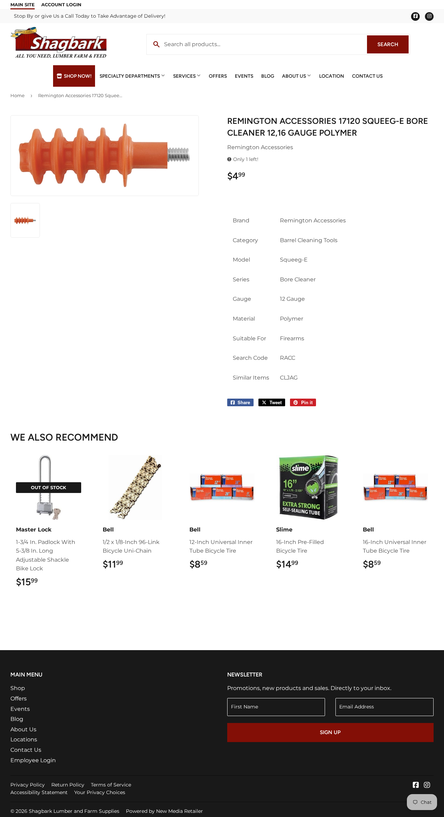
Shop (17, 688)
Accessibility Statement (39, 792)
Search (393, 44)
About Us (294, 76)
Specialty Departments (130, 76)
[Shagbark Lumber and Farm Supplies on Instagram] (427, 785)
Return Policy (67, 785)
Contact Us (367, 76)
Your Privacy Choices (99, 792)
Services (185, 76)
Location (331, 76)
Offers (218, 76)
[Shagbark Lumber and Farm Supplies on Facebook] (416, 785)
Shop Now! (77, 76)
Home (17, 95)
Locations (23, 739)
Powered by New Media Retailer (164, 811)
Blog (267, 76)
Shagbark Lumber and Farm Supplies (74, 811)
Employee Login (33, 760)
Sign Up (330, 732)
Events (244, 76)
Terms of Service (111, 785)
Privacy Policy (27, 785)
